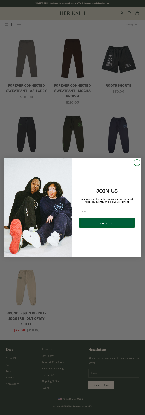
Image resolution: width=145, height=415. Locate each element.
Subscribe (107, 223)
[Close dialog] (137, 163)
